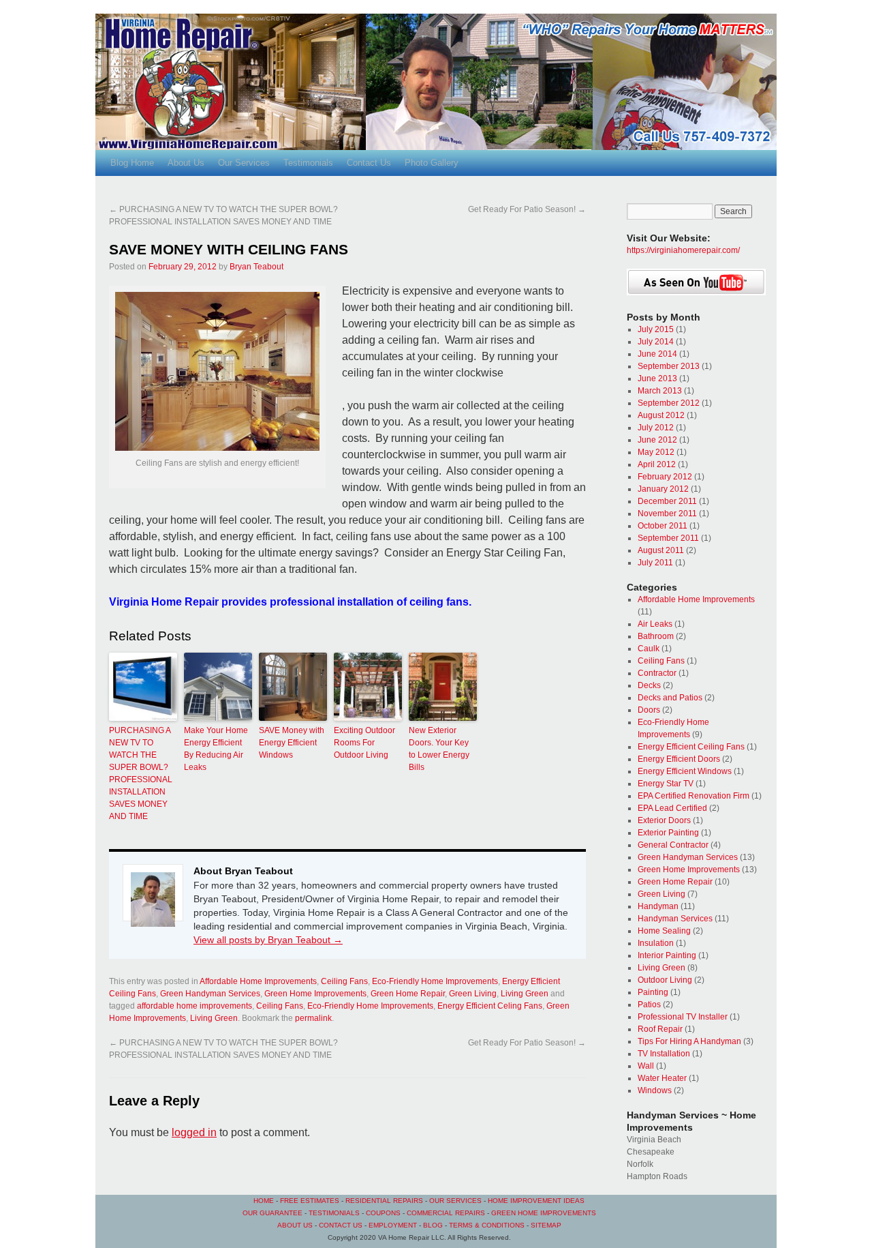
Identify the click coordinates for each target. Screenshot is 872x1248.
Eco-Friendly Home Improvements (435, 981)
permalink (313, 1018)
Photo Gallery (431, 163)
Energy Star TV (666, 783)
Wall (646, 1066)
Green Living (473, 993)
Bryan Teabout (256, 266)
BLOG (433, 1225)
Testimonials (308, 163)
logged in (194, 1132)
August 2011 (661, 550)
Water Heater (662, 1078)
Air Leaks (655, 624)
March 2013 (660, 391)
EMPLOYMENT (393, 1225)
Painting (653, 992)
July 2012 (656, 427)
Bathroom (656, 636)
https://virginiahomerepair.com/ (683, 250)
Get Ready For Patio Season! (527, 209)
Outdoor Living (665, 980)
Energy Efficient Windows (685, 771)
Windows (655, 1090)
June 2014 (657, 354)
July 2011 (655, 562)
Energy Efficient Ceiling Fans (691, 747)
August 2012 (661, 415)
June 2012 (657, 440)
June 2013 (657, 378)
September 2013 (669, 366)
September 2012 (669, 403)
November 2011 (667, 513)
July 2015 (656, 329)
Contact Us (369, 163)
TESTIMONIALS (334, 1213)
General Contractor (673, 845)
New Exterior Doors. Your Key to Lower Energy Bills (439, 749)
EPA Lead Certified (672, 808)
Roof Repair (660, 1029)
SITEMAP (546, 1225)
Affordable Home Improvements (258, 981)
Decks (649, 685)
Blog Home (132, 163)
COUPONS (383, 1213)
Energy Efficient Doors (679, 759)
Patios (649, 1004)
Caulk (648, 648)
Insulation (656, 943)
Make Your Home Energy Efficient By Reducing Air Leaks (216, 749)
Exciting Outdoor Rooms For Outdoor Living (364, 743)
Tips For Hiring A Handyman (689, 1041)
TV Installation (664, 1053)
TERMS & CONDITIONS (487, 1225)
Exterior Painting (668, 832)
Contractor (657, 673)
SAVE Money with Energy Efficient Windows (291, 743)
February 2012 (665, 476)
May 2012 (656, 452)
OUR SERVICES (455, 1200)
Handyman (658, 906)
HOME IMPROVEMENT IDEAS (536, 1200)
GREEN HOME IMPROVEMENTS (543, 1213)
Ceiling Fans (344, 981)
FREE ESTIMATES (309, 1200)
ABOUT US (295, 1225)
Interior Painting (667, 955)
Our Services (244, 163)
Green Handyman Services (210, 993)
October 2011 (662, 526)
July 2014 (656, 341)
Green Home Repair (408, 993)
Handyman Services (675, 918)
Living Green (524, 993)
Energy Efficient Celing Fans (489, 1006)
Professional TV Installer (683, 1017)
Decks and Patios (670, 697)
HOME (263, 1200)
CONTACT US (340, 1225)
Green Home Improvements (315, 993)
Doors (649, 710)
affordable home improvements (194, 1006)
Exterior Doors (664, 820)
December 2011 (667, 501)
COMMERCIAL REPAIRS (446, 1213)
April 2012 (657, 464)
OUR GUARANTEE (272, 1213)
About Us (186, 163)
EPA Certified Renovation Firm (693, 796)
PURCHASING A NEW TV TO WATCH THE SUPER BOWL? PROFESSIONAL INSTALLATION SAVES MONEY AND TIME (140, 773)
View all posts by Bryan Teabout (268, 939)
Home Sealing (664, 931)
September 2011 (668, 538)
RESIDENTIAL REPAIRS (385, 1200)
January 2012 (663, 489)
